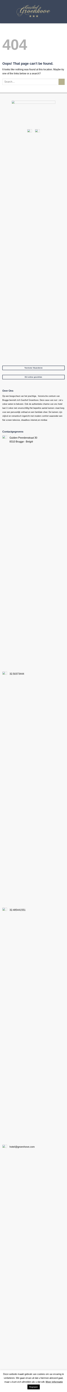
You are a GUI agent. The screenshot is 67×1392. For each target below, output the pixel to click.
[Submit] (62, 82)
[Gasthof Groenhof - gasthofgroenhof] (33, 11)
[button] (63, 11)
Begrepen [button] (33, 1387)
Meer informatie (54, 1381)
